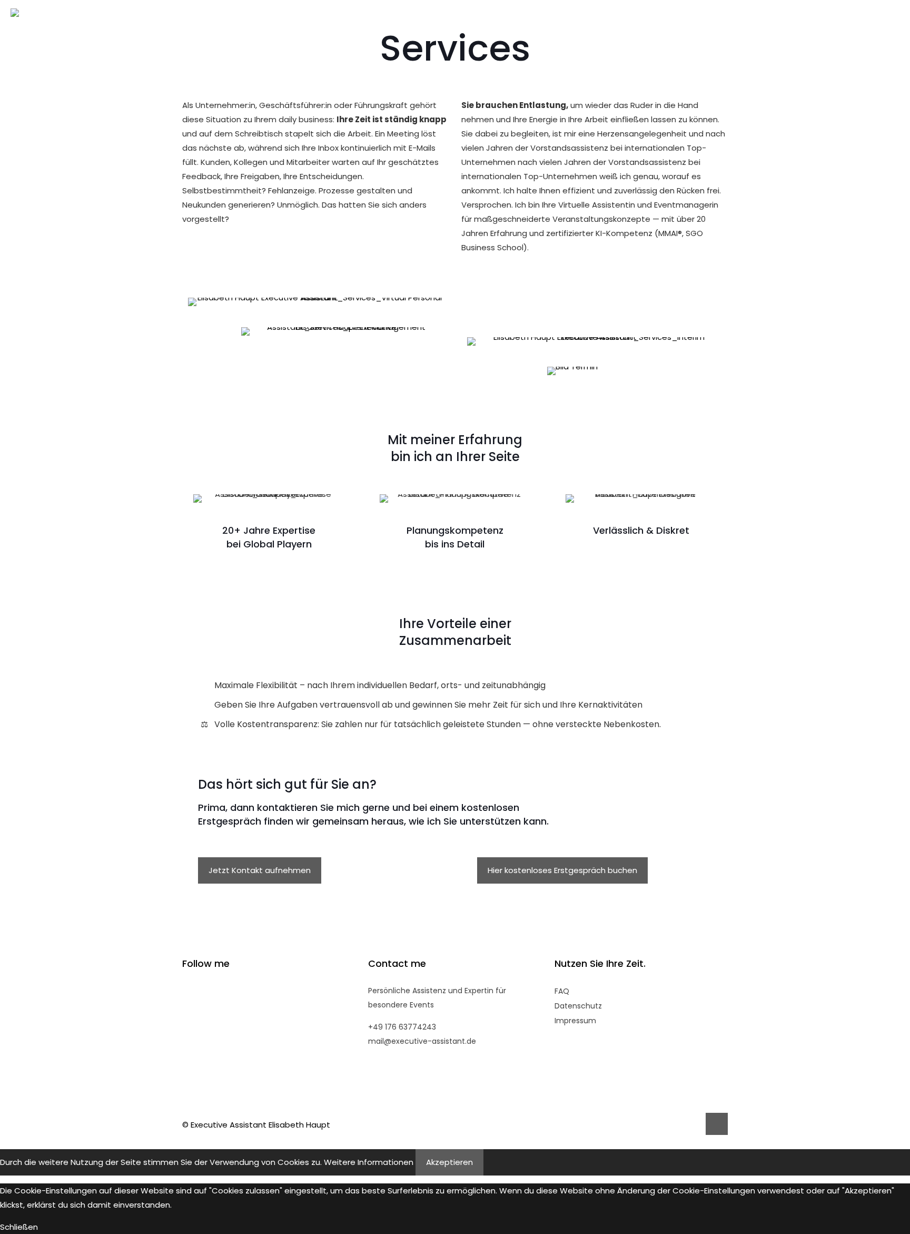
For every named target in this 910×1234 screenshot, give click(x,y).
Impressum (575, 1020)
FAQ (562, 991)
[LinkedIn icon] (680, 1124)
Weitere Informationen (368, 1162)
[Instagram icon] (691, 1124)
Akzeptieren (449, 1162)
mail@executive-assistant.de (422, 1041)
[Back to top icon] (717, 1124)
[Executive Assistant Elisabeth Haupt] (15, 24)
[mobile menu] (896, 24)
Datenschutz (578, 1006)
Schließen (19, 1226)
